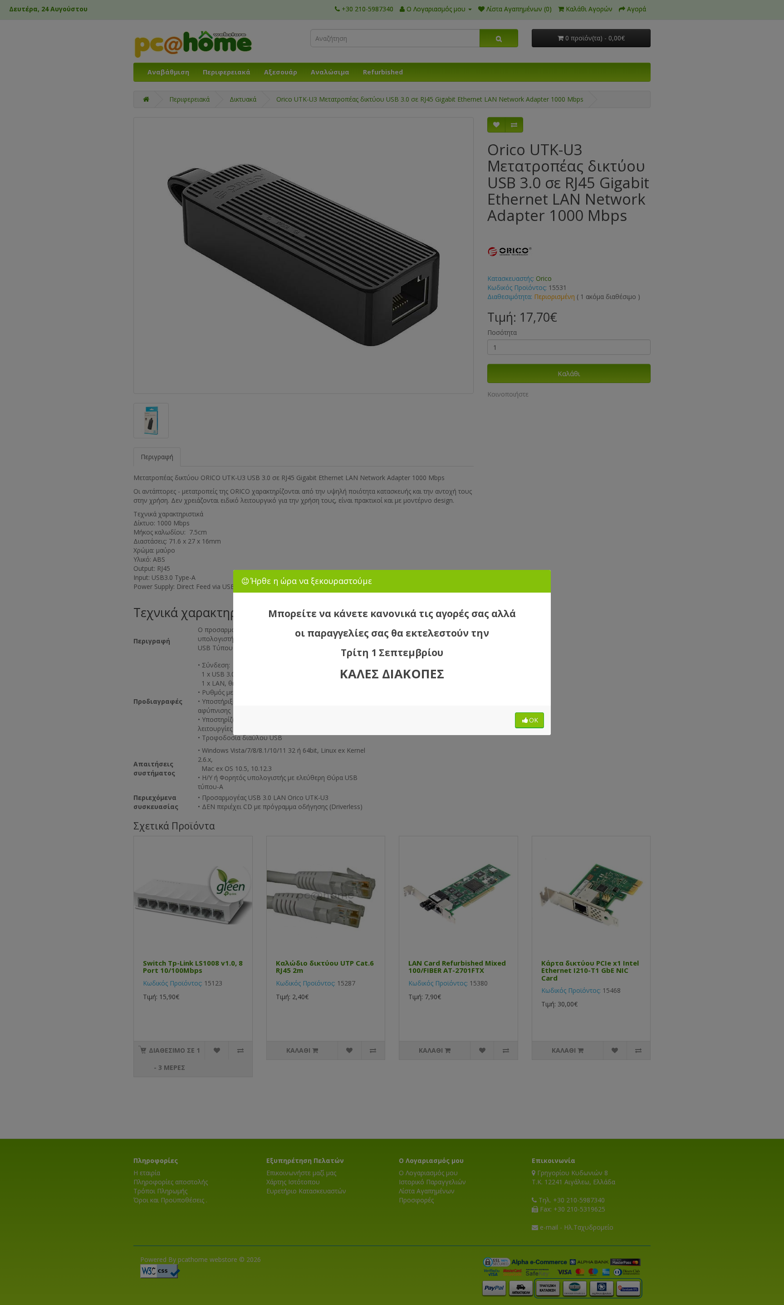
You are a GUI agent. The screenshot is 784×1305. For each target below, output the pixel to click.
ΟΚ (533, 720)
